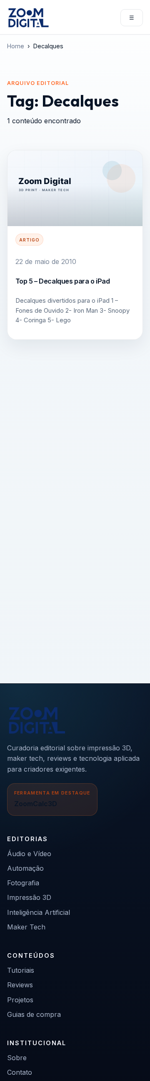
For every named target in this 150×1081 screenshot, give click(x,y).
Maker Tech (26, 927)
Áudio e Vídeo (29, 853)
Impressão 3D (29, 897)
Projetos (20, 1000)
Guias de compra (34, 1014)
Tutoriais (20, 970)
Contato (19, 1072)
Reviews (20, 985)
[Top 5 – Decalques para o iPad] (75, 188)
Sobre (17, 1058)
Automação (25, 868)
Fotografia (23, 883)
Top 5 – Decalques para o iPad (62, 281)
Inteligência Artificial (38, 912)
